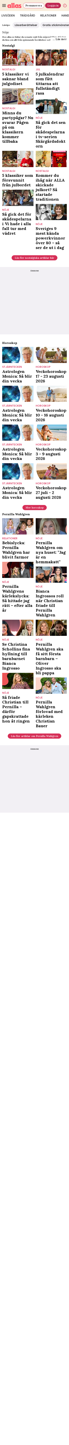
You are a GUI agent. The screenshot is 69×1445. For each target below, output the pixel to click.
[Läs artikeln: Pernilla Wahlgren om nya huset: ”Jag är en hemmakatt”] (51, 526)
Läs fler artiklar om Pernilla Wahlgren (34, 736)
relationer (9, 538)
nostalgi (8, 69)
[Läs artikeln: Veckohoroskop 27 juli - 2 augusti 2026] (51, 471)
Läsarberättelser (26, 25)
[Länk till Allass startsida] (14, 5)
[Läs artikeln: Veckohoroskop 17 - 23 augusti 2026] (51, 355)
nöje (39, 118)
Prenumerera (33, 5)
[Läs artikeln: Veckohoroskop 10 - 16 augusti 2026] (51, 394)
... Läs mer (60, 39)
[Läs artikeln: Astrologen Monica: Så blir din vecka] (17, 355)
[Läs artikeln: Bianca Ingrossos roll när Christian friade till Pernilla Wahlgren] (51, 575)
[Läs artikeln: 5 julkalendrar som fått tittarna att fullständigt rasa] (51, 57)
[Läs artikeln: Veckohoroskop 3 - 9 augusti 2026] (51, 433)
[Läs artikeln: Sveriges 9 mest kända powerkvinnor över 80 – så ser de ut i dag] (51, 212)
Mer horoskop (35, 507)
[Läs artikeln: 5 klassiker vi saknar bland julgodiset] (17, 57)
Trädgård (27, 15)
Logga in (53, 5)
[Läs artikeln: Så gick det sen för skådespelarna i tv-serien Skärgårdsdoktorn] (51, 106)
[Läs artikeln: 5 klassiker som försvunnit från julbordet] (17, 159)
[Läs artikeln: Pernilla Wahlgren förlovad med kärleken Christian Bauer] (51, 685)
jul (38, 69)
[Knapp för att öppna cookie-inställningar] (65, 5)
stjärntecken (12, 367)
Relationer (48, 15)
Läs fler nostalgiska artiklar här (34, 257)
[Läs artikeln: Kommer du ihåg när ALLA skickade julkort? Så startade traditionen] (51, 159)
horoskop (43, 367)
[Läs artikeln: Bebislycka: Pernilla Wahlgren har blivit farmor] (17, 526)
